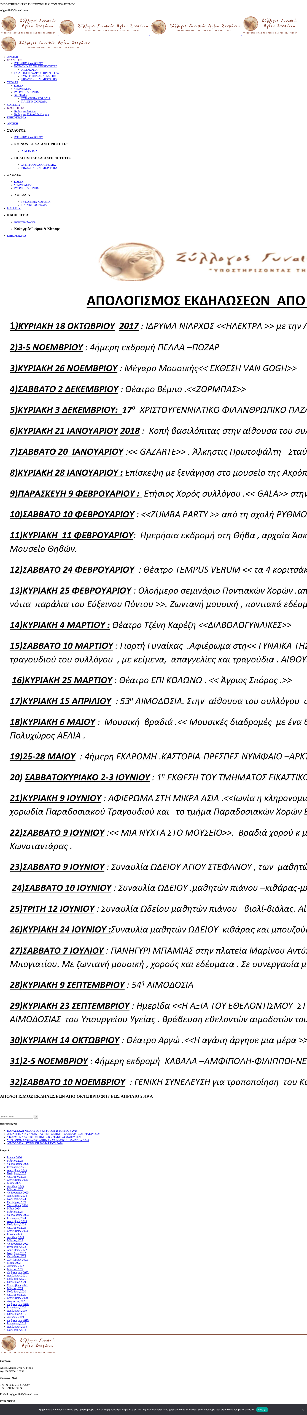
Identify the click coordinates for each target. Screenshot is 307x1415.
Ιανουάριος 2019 (16, 1323)
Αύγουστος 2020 (16, 1301)
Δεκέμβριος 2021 (17, 1275)
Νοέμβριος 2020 (16, 1291)
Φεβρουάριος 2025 (18, 1192)
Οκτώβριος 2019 (16, 1313)
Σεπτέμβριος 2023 (17, 1230)
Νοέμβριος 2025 (16, 1173)
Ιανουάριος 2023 (16, 1246)
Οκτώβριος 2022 (16, 1256)
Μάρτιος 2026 (15, 1160)
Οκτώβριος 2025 (16, 1176)
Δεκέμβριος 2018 (17, 1326)
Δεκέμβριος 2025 (17, 1170)
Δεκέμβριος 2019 (17, 1310)
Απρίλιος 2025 (15, 1186)
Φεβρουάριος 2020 (18, 1304)
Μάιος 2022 (14, 1262)
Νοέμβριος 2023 (16, 1224)
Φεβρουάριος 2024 (18, 1214)
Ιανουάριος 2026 (16, 1166)
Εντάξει (262, 1409)
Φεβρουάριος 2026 (18, 1163)
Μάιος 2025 (14, 1182)
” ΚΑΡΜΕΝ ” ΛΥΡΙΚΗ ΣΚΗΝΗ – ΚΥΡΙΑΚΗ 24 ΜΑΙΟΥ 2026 (44, 1137)
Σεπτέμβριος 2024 (17, 1205)
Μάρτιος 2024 (15, 1211)
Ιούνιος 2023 (14, 1234)
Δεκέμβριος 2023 (17, 1221)
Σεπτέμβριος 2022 (17, 1259)
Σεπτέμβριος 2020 (17, 1297)
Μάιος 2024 (14, 1208)
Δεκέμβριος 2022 (17, 1249)
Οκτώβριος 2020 (16, 1294)
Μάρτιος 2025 (15, 1189)
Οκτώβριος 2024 (16, 1202)
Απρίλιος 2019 (15, 1317)
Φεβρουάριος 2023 (18, 1243)
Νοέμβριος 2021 (16, 1278)
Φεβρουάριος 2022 (18, 1272)
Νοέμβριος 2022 (16, 1253)
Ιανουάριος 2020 (16, 1307)
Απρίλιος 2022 (15, 1265)
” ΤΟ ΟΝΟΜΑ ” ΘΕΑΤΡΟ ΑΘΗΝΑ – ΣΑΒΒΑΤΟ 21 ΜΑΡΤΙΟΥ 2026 (48, 1140)
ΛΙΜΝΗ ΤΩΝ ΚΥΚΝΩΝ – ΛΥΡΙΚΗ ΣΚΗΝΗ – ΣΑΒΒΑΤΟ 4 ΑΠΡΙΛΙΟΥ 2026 (53, 1133)
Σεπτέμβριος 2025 (17, 1179)
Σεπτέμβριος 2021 (17, 1285)
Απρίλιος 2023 (15, 1237)
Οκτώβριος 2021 (16, 1281)
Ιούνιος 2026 (14, 1157)
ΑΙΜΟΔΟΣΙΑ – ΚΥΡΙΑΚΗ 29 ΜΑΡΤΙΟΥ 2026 (35, 1143)
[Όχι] (302, 1409)
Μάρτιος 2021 (15, 1288)
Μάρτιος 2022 (15, 1269)
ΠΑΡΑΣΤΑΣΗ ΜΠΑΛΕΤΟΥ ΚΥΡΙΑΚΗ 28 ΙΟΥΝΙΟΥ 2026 (42, 1130)
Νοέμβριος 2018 (16, 1329)
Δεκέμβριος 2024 (17, 1195)
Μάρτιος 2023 (15, 1240)
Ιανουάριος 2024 (16, 1218)
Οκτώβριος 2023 (16, 1227)
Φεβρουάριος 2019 (18, 1320)
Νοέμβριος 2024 (16, 1198)
